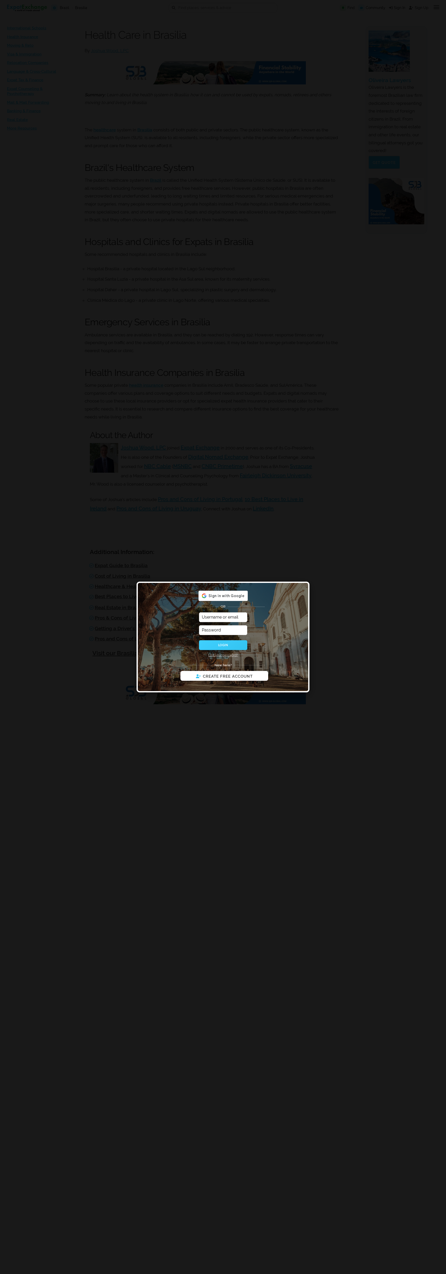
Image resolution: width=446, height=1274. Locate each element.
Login (223, 645)
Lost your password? (223, 655)
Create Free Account (228, 676)
